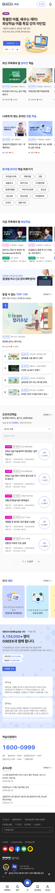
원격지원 (27, 824)
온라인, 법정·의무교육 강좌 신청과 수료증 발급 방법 (26, 874)
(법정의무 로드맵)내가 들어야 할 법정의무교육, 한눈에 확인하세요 (24, 798)
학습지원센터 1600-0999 (35, 819)
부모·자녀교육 (27, 189)
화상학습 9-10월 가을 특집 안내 (15, 787)
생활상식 (9, 183)
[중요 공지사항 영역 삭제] (49, 874)
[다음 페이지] (39, 562)
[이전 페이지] (16, 562)
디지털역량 (39, 183)
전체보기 (46, 294)
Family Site (9, 830)
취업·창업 (24, 196)
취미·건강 (24, 183)
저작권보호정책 (29, 842)
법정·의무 (22, 202)
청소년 (43, 189)
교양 (40, 176)
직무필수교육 (11, 176)
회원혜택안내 (17, 819)
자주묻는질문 (7, 824)
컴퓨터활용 (10, 189)
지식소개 (5, 819)
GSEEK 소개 (9, 669)
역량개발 (27, 176)
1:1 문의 (18, 824)
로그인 (41, 4)
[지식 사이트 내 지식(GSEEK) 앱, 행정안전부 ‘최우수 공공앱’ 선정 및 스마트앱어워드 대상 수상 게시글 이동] (6, 867)
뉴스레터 (37, 824)
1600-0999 (18, 747)
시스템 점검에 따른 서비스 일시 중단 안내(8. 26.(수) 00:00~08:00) (23, 776)
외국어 (8, 202)
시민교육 (9, 196)
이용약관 (5, 842)
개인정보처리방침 (16, 842)
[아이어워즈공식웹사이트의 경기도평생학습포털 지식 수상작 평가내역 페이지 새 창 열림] (14, 867)
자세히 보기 (11, 43)
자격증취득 (39, 196)
